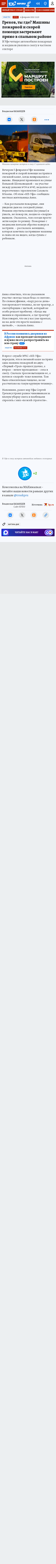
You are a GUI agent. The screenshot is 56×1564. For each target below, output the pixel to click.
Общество (6, 17)
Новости (29, 10)
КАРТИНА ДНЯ (13, 524)
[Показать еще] (47, 119)
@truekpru (21, 495)
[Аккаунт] (52, 3)
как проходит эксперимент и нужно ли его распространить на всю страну (27, 338)
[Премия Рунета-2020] (28, 3)
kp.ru (51, 504)
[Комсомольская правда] (17, 3)
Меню (3, 3)
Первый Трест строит (12, 10)
